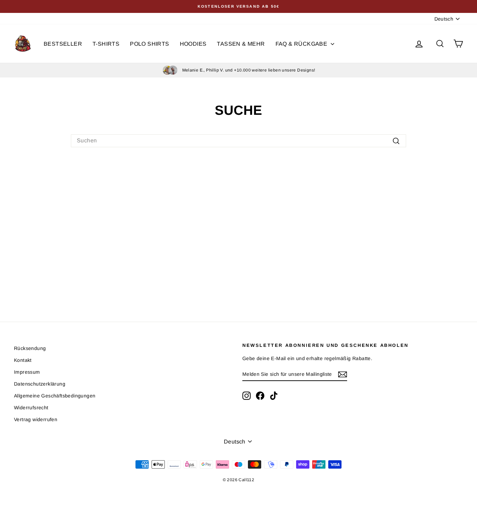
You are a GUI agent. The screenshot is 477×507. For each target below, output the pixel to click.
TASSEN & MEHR (241, 44)
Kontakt (23, 360)
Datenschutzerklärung (39, 384)
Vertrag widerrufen (35, 419)
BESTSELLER (63, 44)
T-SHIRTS (106, 44)
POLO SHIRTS (149, 44)
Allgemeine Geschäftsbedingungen (54, 395)
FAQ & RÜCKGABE (302, 44)
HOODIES (193, 44)
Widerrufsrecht (31, 407)
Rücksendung (30, 348)
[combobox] (238, 140)
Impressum (27, 372)
